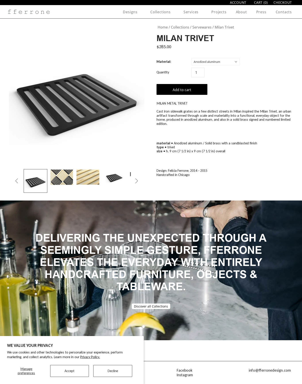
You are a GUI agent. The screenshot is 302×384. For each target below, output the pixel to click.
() (261, 2)
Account (238, 2)
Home (163, 27)
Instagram (185, 375)
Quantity (163, 72)
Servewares (202, 27)
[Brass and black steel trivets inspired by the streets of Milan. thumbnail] (62, 177)
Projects (218, 12)
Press (261, 12)
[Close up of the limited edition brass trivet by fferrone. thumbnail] (88, 177)
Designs (130, 12)
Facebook (184, 370)
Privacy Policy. (90, 357)
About (241, 12)
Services (191, 12)
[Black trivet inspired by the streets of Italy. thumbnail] (35, 181)
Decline (113, 371)
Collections (160, 12)
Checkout (282, 2)
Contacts (284, 12)
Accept (70, 371)
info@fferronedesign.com (270, 370)
